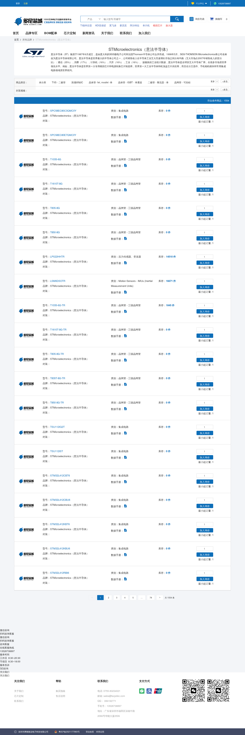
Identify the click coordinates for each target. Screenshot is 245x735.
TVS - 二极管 (59, 82)
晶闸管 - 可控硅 (182, 82)
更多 (213, 81)
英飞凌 (112, 25)
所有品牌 (27, 39)
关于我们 (19, 691)
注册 (26, 3)
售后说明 (60, 696)
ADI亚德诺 (100, 25)
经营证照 (100, 731)
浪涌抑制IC (77, 82)
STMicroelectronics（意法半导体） (69, 115)
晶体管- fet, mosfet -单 (100, 82)
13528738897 (224, 3)
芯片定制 (19, 696)
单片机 (146, 25)
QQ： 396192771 (107, 701)
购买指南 (60, 691)
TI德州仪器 (86, 25)
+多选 (225, 81)
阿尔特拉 (134, 25)
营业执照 (90, 731)
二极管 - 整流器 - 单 (158, 82)
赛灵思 (123, 25)
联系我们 (19, 701)
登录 (18, 3)
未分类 (42, 82)
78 (151, 597)
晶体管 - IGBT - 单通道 (130, 82)
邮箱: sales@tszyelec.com (111, 696)
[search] (177, 19)
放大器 (169, 25)
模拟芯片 (157, 25)
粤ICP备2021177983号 (69, 731)
